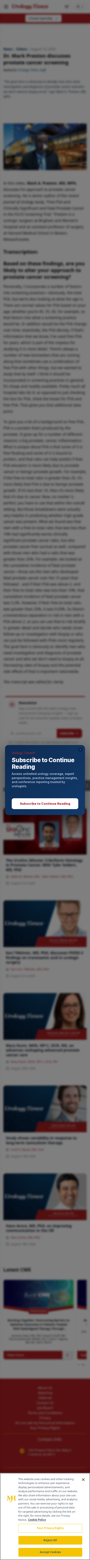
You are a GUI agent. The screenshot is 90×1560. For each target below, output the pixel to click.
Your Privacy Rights (50, 1528)
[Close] (83, 1479)
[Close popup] (80, 750)
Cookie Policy (37, 1520)
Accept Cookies (50, 1552)
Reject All (50, 1540)
